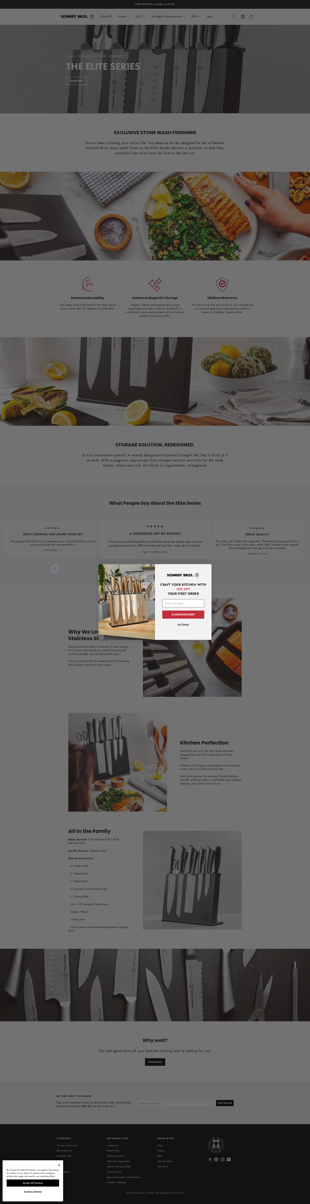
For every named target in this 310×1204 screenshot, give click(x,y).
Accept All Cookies (33, 1182)
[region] (33, 1180)
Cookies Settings (33, 1191)
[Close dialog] (55, 569)
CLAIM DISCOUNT (183, 614)
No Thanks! (183, 624)
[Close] (59, 1165)
